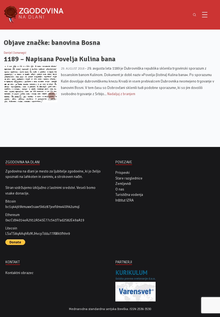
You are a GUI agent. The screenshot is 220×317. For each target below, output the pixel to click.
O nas (119, 189)
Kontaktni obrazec (19, 273)
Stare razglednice (128, 178)
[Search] (194, 14)
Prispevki (122, 172)
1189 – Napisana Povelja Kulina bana (59, 59)
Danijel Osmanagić (15, 53)
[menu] (204, 14)
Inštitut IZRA (124, 200)
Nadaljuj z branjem (121, 94)
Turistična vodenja (129, 194)
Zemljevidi (123, 183)
